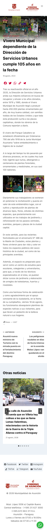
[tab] (18, 446)
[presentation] (23, 392)
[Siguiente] (40, 411)
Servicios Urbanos (11, 36)
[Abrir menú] (42, 6)
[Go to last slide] (7, 411)
